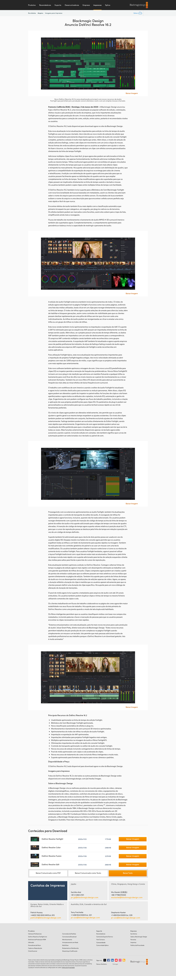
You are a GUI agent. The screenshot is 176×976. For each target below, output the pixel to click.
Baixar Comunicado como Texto (88, 873)
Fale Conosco (100, 939)
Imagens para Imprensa (53, 13)
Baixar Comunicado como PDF (48, 873)
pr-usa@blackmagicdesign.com (85, 917)
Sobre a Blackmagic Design (139, 937)
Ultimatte (31, 942)
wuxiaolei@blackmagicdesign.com (126, 897)
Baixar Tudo (128, 873)
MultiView (65, 945)
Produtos (32, 5)
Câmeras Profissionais (35, 934)
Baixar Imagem (132, 93)
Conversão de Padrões (69, 934)
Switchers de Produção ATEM (37, 939)
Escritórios (134, 934)
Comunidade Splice (102, 945)
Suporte (58, 5)
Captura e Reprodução (35, 948)
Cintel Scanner (32, 951)
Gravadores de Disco (34, 945)
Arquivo (40, 13)
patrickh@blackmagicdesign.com (46, 918)
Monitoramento (67, 939)
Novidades (32, 13)
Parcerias (133, 939)
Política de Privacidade (137, 945)
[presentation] (31, 63)
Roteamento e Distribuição (70, 948)
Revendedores (45, 5)
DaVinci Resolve (37, 937)
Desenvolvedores (72, 5)
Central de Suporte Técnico (104, 937)
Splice (107, 5)
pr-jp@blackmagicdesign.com (84, 897)
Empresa (86, 5)
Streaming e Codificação (69, 951)
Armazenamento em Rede (70, 942)
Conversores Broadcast (69, 937)
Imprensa (97, 5)
